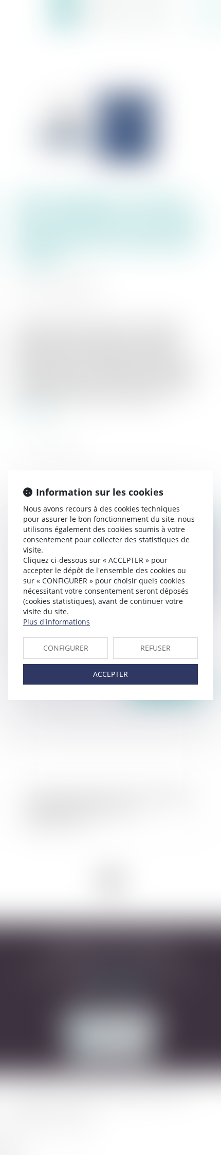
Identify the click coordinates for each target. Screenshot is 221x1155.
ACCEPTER (110, 674)
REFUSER (155, 648)
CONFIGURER (65, 648)
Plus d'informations (56, 622)
